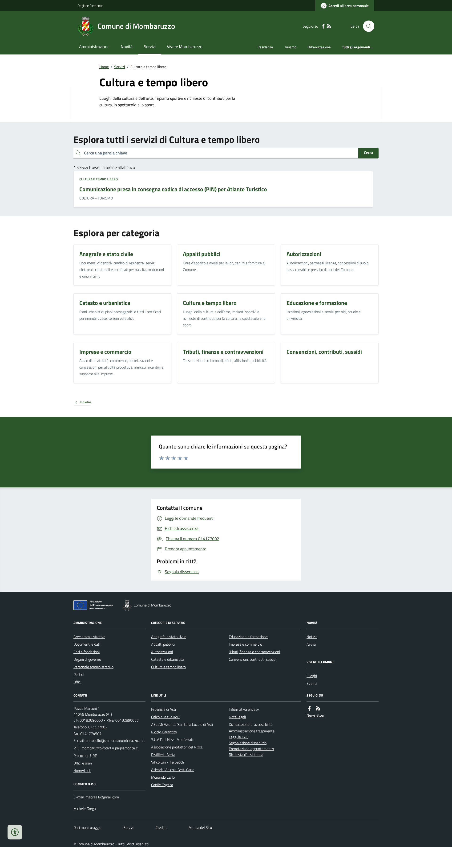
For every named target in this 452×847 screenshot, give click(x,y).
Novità (127, 46)
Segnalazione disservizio (247, 743)
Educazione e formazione (248, 636)
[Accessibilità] (15, 832)
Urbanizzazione (319, 47)
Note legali (237, 717)
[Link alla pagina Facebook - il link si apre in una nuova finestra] (323, 26)
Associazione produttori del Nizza (176, 747)
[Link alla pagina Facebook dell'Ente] (309, 708)
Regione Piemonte (90, 5)
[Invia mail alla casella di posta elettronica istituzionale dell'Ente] (115, 740)
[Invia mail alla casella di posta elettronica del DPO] (102, 797)
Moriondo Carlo (163, 777)
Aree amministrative (89, 636)
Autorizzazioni (162, 652)
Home (104, 67)
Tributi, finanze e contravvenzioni (254, 652)
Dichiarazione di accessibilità (251, 724)
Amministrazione (94, 46)
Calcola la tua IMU (165, 717)
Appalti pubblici (163, 644)
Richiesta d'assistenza (246, 754)
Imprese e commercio (245, 644)
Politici (78, 674)
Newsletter (315, 715)
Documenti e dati (86, 644)
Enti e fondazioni (86, 652)
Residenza (265, 47)
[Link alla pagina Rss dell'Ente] (318, 708)
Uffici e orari (82, 763)
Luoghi (312, 676)
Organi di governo (87, 659)
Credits (161, 827)
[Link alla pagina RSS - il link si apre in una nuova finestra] (329, 26)
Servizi (150, 46)
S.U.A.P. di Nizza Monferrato (172, 739)
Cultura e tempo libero (98, 179)
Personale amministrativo (93, 667)
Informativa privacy (244, 709)
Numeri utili (82, 770)
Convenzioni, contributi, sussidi (252, 659)
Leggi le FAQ (238, 737)
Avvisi (311, 644)
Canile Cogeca (162, 785)
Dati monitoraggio (87, 827)
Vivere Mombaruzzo (184, 46)
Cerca (368, 152)
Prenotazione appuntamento (251, 749)
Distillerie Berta (163, 754)
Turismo (290, 47)
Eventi (312, 683)
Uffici (77, 682)
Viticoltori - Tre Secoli (167, 762)
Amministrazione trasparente (251, 731)
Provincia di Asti (163, 709)
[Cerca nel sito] (366, 26)
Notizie (312, 636)
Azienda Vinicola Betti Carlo (172, 769)
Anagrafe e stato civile (168, 636)
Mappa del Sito (200, 827)
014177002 (97, 727)
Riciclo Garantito (164, 732)
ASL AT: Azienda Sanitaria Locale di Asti (182, 724)
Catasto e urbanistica (167, 659)
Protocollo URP (85, 755)
